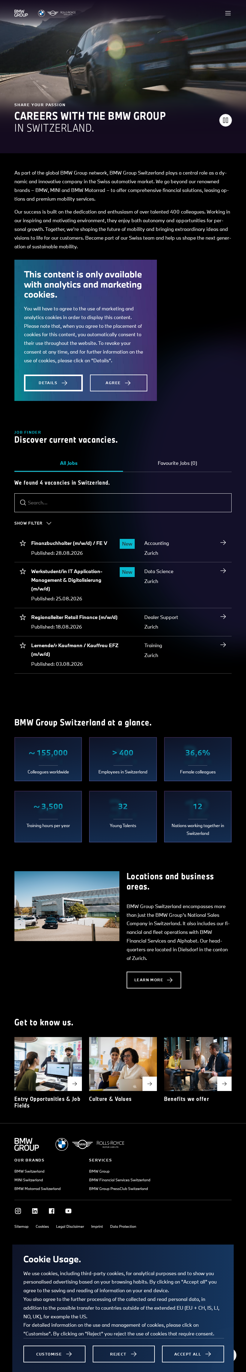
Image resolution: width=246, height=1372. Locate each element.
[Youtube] (68, 1211)
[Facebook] (51, 1211)
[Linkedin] (34, 1211)
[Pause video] (226, 120)
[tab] (68, 463)
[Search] (23, 502)
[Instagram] (18, 1211)
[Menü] (228, 13)
